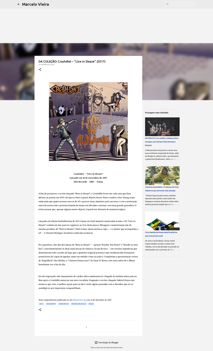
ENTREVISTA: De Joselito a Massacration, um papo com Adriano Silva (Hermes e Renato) (162, 141)
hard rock (64, 304)
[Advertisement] (106, 17)
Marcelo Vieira (35, 4)
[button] (39, 69)
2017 (41, 304)
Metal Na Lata (80, 300)
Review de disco (78, 304)
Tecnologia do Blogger (108, 342)
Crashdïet (51, 304)
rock (91, 304)
